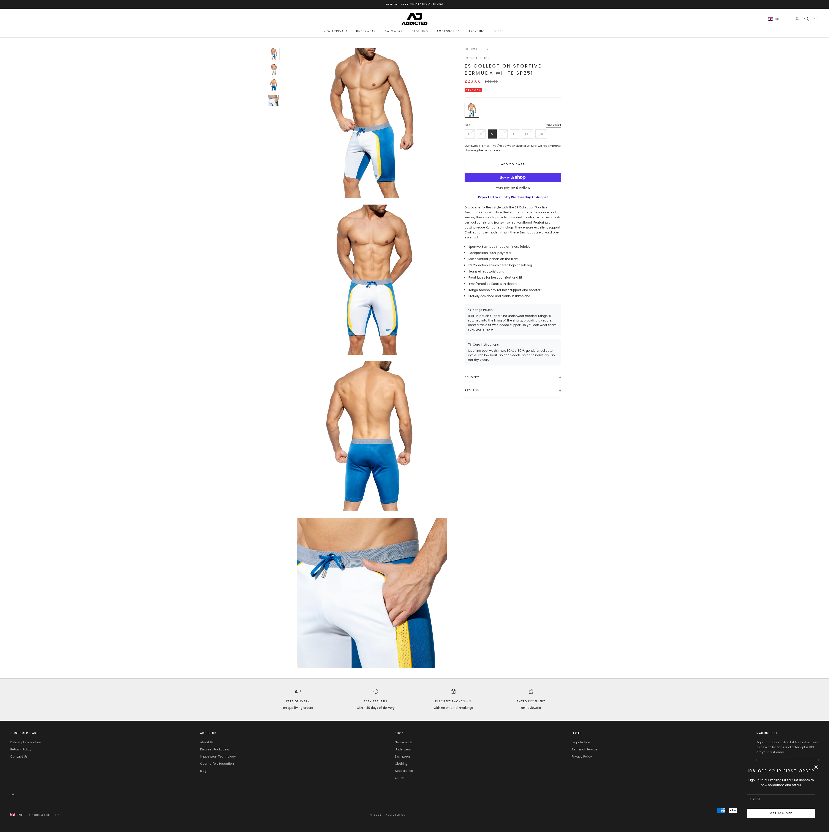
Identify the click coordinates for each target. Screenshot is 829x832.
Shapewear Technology (218, 756)
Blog (203, 771)
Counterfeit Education (217, 763)
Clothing (419, 31)
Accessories (448, 31)
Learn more (484, 329)
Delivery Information (25, 742)
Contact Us (18, 756)
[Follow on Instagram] (12, 795)
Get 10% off (781, 813)
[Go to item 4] (274, 101)
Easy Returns (376, 701)
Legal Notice (581, 742)
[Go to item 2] (274, 69)
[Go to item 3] (274, 85)
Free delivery (298, 701)
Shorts (486, 49)
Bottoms (471, 49)
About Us (207, 742)
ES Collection (477, 58)
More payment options (513, 187)
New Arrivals (336, 31)
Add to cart (513, 164)
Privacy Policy (582, 756)
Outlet (499, 31)
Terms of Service (584, 749)
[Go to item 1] (274, 54)
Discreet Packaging (453, 701)
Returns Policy (20, 749)
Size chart (553, 125)
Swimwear (393, 31)
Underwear (366, 31)
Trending (477, 31)
